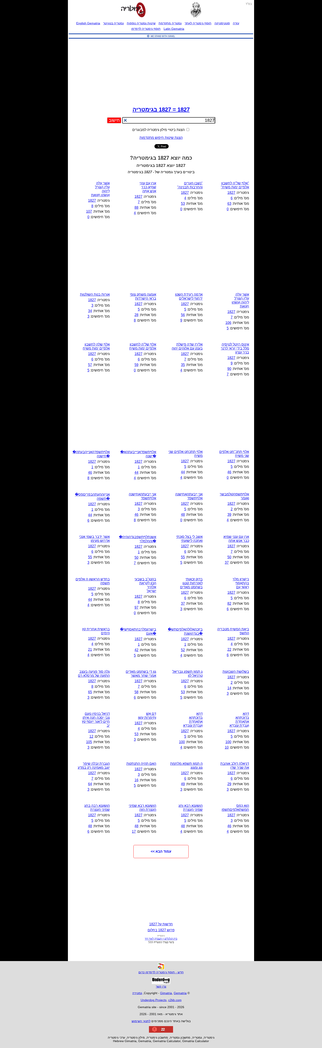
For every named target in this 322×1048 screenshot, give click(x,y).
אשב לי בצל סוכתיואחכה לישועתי (189, 539)
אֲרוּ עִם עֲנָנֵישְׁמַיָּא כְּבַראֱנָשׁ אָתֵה (148, 187)
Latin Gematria (174, 28)
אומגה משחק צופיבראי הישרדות (143, 296)
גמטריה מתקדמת (170, 23)
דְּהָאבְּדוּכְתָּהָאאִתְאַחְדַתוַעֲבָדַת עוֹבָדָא (239, 719)
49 (183, 784)
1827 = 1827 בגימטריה (161, 109)
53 (183, 203)
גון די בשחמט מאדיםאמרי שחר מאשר (141, 673)
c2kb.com (175, 1000)
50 (229, 557)
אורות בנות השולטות (95, 294)
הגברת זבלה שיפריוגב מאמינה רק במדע (94, 765)
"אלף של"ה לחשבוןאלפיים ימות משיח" (235, 185)
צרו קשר (161, 986)
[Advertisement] (161, 71)
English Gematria (88, 23)
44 (183, 472)
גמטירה (137, 993)
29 (229, 784)
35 (183, 365)
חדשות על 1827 (161, 924)
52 (183, 650)
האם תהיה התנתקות (141, 763)
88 (136, 207)
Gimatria (166, 993)
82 (229, 603)
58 (136, 692)
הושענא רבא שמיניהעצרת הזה (142, 807)
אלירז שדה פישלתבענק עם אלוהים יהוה (187, 346)
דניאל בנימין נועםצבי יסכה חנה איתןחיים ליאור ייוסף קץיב (96, 719)
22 (229, 649)
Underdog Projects (153, 1000)
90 (229, 369)
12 (91, 736)
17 (134, 831)
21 (90, 649)
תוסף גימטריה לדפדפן (146, 28)
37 (227, 562)
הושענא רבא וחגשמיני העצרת (191, 807)
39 (229, 514)
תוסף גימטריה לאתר (198, 23)
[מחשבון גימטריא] (133, 10)
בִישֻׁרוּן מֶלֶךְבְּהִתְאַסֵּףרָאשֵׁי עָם (241, 583)
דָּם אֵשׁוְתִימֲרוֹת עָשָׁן (147, 715)
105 (89, 742)
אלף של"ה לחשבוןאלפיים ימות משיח (142, 346)
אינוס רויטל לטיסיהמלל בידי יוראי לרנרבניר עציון (235, 348)
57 (90, 365)
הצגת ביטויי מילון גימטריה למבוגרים (159, 130)
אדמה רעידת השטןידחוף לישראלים (189, 296)
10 (227, 747)
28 (136, 315)
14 (229, 688)
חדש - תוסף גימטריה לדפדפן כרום (161, 972)
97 (136, 607)
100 (228, 742)
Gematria (180, 993)
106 (228, 323)
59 (136, 365)
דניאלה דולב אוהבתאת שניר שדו (234, 765)
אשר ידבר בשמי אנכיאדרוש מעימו (94, 539)
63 (229, 203)
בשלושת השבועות (236, 671)
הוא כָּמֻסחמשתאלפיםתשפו (235, 807)
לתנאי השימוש (141, 1021)
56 (183, 315)
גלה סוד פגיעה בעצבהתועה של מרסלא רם (94, 673)
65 (90, 692)
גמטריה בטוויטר (113, 23)
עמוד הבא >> (161, 851)
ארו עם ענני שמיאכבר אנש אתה (236, 539)
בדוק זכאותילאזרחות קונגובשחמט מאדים (191, 583)
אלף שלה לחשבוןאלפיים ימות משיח (96, 346)
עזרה (236, 23)
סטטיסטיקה (222, 23)
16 (136, 780)
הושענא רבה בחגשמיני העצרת (97, 807)
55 (183, 557)
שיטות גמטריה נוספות (141, 23)
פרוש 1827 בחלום (161, 930)
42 (136, 650)
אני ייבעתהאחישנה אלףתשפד (189, 496)
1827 (231, 192)
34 (90, 311)
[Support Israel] (161, 39)
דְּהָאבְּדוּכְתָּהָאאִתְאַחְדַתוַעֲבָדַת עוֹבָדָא (193, 719)
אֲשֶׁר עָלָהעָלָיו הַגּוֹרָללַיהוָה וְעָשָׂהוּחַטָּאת (240, 300)
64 (90, 784)
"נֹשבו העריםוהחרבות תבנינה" (190, 185)
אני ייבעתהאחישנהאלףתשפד (142, 496)
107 (89, 211)
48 (183, 514)
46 (229, 472)
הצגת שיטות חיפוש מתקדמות (161, 138)
